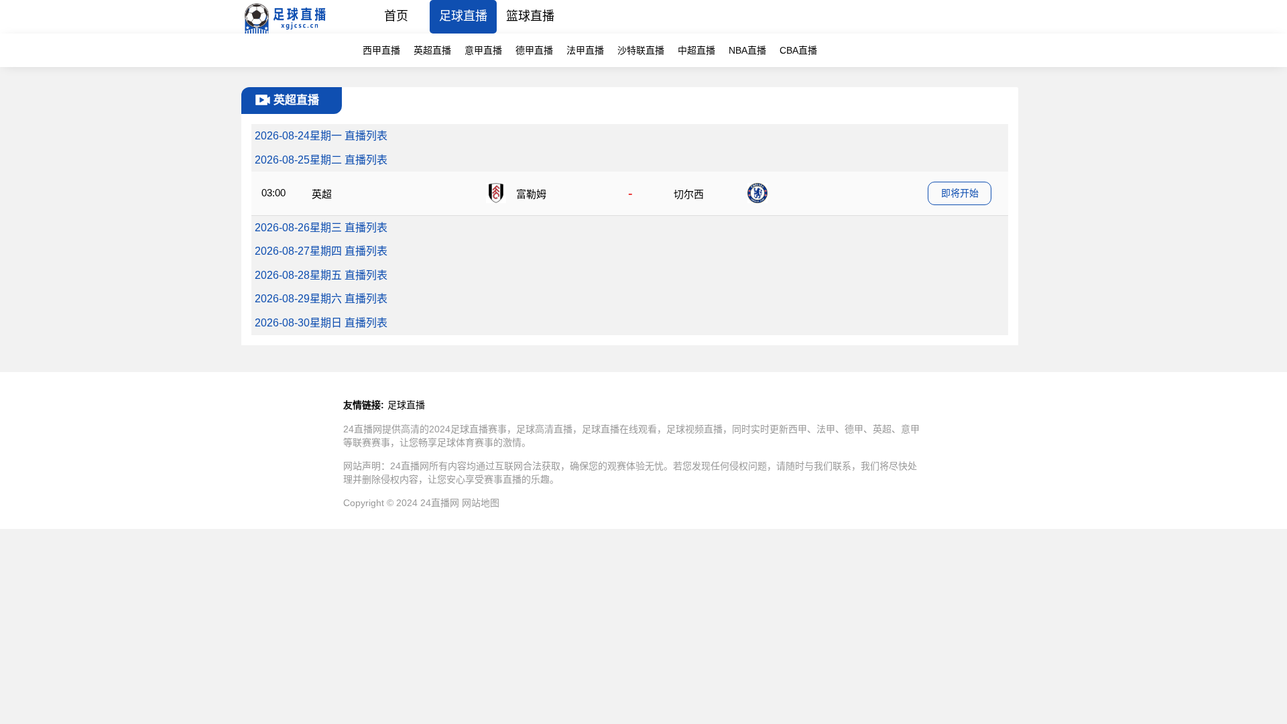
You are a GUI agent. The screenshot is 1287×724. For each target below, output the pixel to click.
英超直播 (432, 50)
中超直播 (696, 50)
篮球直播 (530, 16)
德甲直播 (534, 50)
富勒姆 (531, 194)
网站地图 (480, 502)
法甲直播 (585, 50)
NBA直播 (747, 50)
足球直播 (463, 16)
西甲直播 (381, 50)
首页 (396, 16)
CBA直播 (798, 50)
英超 (322, 194)
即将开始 (960, 193)
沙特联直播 (640, 50)
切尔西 (689, 194)
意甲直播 (483, 50)
